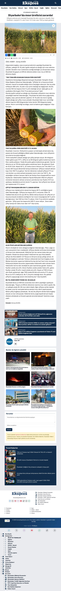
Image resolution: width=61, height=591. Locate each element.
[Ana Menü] (5, 3)
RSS (8, 520)
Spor (25, 8)
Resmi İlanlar (12, 547)
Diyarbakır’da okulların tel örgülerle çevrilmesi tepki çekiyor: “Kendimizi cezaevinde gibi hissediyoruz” (42, 406)
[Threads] (26, 501)
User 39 (8, 58)
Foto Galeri (8, 556)
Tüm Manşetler (41, 500)
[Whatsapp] (29, 501)
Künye (33, 513)
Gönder (9, 429)
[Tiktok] (23, 501)
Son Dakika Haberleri (43, 502)
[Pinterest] (15, 501)
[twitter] (16, 530)
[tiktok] (47, 530)
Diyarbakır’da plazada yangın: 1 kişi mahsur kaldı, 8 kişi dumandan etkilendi (42, 368)
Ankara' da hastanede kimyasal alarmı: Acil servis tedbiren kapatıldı (17, 368)
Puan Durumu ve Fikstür (44, 499)
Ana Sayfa (8, 534)
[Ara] (55, 3)
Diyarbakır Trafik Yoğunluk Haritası (47, 497)
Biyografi (8, 566)
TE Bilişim (34, 525)
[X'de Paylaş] (9, 55)
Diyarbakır (4, 8)
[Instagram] (18, 501)
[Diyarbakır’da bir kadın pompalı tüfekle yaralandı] (18, 396)
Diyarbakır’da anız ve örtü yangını (15, 387)
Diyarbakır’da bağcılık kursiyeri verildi (42, 387)
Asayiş (8, 510)
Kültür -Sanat (12, 545)
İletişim (8, 513)
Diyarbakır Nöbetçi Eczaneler (45, 492)
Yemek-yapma (12, 553)
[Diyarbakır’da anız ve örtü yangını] (18, 378)
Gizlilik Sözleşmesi (36, 511)
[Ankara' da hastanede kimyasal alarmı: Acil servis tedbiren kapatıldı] (18, 359)
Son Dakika (13, 8)
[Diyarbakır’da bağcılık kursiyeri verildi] (43, 378)
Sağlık (42, 8)
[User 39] (9, 341)
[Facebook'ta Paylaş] (6, 55)
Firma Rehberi (9, 562)
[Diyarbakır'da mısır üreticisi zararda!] (30, 38)
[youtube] (31, 530)
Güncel (20, 8)
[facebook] (9, 530)
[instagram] (24, 530)
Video (7, 558)
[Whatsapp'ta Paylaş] (12, 55)
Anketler (8, 568)
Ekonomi (54, 8)
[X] (12, 501)
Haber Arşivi (41, 504)
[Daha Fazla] (14, 55)
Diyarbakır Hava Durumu (44, 494)
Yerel (9, 555)
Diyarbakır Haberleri (30, 12)
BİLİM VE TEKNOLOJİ (14, 537)
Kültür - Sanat (33, 8)
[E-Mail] (15, 344)
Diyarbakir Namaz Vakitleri (44, 495)
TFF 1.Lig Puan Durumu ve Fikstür (18, 583)
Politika (8, 511)
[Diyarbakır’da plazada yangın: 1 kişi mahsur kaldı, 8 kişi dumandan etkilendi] (43, 359)
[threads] (54, 530)
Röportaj (8, 564)
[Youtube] (21, 501)
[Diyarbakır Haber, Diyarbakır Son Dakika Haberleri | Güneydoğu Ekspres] (30, 3)
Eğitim (47, 8)
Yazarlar (8, 560)
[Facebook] (10, 501)
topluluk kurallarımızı (21, 434)
